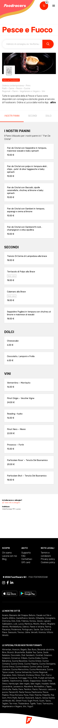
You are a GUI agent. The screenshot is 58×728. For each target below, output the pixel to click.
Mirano (43, 624)
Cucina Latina (36, 666)
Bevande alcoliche (45, 649)
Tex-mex (13, 703)
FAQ (23, 556)
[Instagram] (3, 583)
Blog (4, 559)
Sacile (36, 629)
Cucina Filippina (31, 664)
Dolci (14, 675)
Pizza (26, 695)
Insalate (45, 684)
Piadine (5, 695)
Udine (27, 632)
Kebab (52, 684)
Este (18, 621)
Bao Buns (32, 649)
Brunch (10, 652)
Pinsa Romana (16, 695)
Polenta (38, 695)
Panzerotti (13, 692)
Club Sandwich (28, 655)
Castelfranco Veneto (25, 618)
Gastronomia (16, 681)
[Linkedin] (11, 583)
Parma (48, 627)
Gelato (26, 681)
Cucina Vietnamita (23, 672)
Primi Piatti (12, 698)
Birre (4, 652)
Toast (39, 703)
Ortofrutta (6, 689)
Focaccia (13, 678)
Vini (24, 706)
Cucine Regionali (39, 672)
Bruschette (20, 652)
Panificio (27, 689)
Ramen (21, 698)
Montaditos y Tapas (43, 686)
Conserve (15, 658)
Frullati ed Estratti (46, 678)
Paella (14, 689)
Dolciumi (21, 675)
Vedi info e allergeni (12, 503)
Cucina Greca (8, 666)
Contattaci (26, 559)
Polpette (46, 695)
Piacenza (6, 629)
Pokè (31, 695)
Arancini (16, 649)
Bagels (24, 649)
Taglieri (5, 703)
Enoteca (30, 675)
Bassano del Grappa (18, 615)
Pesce (45, 692)
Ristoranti (29, 698)
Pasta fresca (25, 692)
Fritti (35, 678)
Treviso (20, 632)
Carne (39, 652)
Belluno (32, 615)
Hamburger (14, 684)
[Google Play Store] (27, 593)
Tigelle (33, 703)
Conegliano (50, 618)
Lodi (15, 624)
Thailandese (23, 703)
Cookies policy (48, 562)
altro (53, 102)
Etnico (37, 675)
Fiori (43, 675)
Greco (5, 684)
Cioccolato (15, 655)
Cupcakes (6, 675)
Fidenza (24, 621)
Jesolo (40, 621)
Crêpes (24, 658)
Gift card (25, 562)
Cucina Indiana (22, 666)
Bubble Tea (31, 652)
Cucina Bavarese (19, 661)
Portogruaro (27, 629)
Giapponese (35, 681)
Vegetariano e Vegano (12, 706)
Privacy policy (48, 559)
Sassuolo (12, 632)
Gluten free (47, 681)
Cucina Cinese (34, 661)
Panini (35, 689)
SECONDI (32, 115)
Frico (30, 678)
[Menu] (53, 5)
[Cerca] (48, 44)
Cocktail (39, 655)
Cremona (6, 621)
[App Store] (9, 593)
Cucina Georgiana (47, 664)
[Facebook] (8, 583)
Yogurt (30, 706)
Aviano (5, 615)
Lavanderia (7, 686)
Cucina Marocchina (19, 669)
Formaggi (22, 678)
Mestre (36, 624)
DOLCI (48, 115)
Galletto (5, 681)
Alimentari (6, 649)
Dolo (13, 621)
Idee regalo (25, 684)
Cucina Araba (34, 658)
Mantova (28, 624)
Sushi (41, 701)
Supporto (26, 552)
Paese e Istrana (37, 627)
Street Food (21, 701)
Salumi (38, 698)
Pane (20, 689)
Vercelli (34, 632)
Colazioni (48, 655)
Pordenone (16, 629)
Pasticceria (37, 692)
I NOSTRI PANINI (11, 115)
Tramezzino (48, 703)
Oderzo (25, 627)
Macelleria (28, 686)
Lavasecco (18, 686)
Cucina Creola (17, 664)
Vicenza (42, 632)
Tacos (48, 701)
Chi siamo (7, 552)
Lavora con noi (9, 556)
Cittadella (40, 618)
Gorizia (32, 621)
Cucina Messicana (37, 669)
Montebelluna (15, 627)
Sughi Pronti (32, 701)
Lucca (21, 624)
